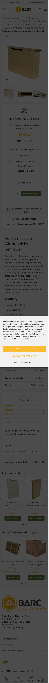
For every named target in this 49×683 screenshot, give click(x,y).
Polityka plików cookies (23, 362)
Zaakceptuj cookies (24, 348)
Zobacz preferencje (24, 356)
